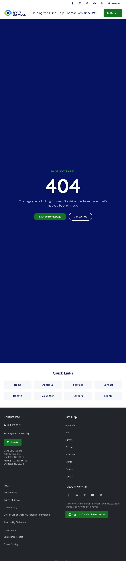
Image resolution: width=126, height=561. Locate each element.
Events (108, 396)
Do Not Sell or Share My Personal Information (27, 514)
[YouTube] (94, 3)
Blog (67, 432)
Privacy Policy (10, 492)
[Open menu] (7, 23)
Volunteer (48, 396)
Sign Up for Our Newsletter (88, 514)
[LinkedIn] (102, 3)
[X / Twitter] (80, 3)
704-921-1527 (14, 425)
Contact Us (80, 216)
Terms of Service (12, 499)
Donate (114, 13)
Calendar (115, 3)
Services (78, 384)
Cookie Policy (10, 507)
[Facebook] (72, 3)
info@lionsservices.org (18, 433)
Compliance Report (13, 536)
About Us (47, 384)
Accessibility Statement (15, 522)
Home (17, 384)
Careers (78, 396)
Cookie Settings (11, 544)
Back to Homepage (50, 216)
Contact (108, 384)
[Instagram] (87, 3)
